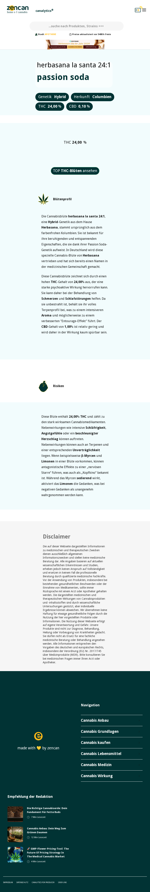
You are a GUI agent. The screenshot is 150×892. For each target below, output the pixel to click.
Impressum (8, 882)
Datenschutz (22, 882)
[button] (144, 10)
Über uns (62, 882)
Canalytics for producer (43, 882)
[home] (18, 9)
